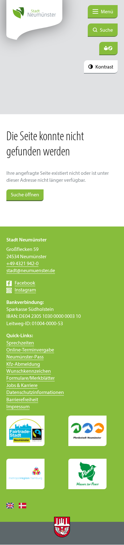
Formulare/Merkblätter (30, 378)
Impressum (18, 407)
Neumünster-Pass (25, 357)
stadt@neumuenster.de (30, 270)
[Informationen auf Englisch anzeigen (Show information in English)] (12, 505)
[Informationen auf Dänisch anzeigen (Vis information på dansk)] (25, 505)
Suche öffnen (25, 195)
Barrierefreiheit (22, 400)
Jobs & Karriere (22, 385)
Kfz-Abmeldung (23, 364)
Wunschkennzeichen (28, 371)
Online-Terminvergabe (30, 350)
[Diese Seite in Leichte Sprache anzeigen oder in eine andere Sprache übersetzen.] (108, 48)
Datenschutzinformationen (35, 392)
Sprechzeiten (20, 343)
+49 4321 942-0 (22, 263)
